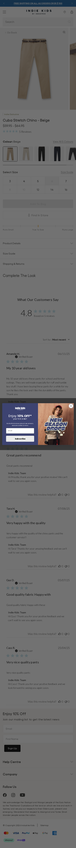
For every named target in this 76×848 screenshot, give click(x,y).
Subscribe (20, 438)
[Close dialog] (71, 406)
